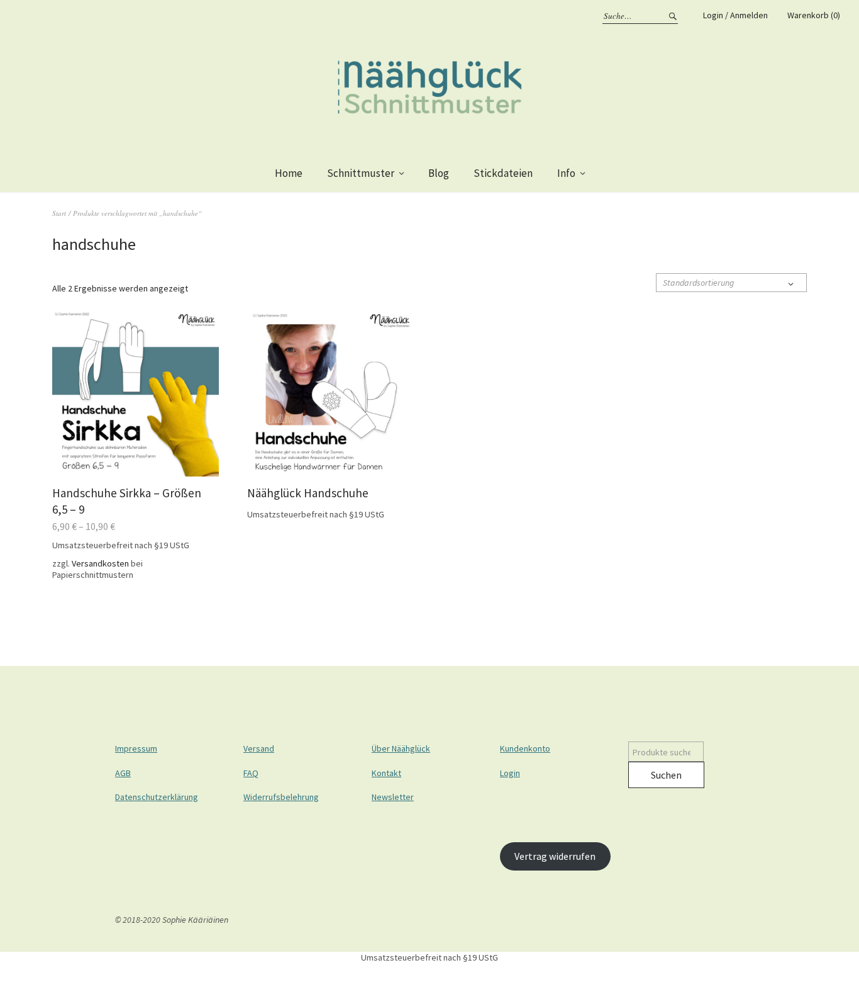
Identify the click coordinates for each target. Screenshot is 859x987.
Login (510, 773)
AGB (123, 773)
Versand (258, 748)
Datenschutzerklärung (156, 797)
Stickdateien (503, 173)
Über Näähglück (401, 748)
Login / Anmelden (735, 15)
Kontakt (386, 773)
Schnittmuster (360, 173)
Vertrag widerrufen (555, 856)
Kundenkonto (525, 748)
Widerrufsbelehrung (281, 797)
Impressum (136, 748)
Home (288, 173)
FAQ (250, 773)
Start (59, 213)
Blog (438, 173)
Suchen (666, 775)
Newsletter (393, 797)
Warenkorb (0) (813, 15)
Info (566, 173)
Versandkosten (100, 563)
